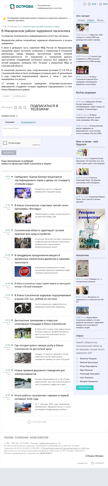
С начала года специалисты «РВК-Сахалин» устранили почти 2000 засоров (88, 58)
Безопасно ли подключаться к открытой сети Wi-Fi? (90, 299)
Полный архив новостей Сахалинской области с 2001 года (66, 448)
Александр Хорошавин (90, 374)
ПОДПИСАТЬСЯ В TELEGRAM (44, 107)
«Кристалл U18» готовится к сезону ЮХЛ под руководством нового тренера (89, 37)
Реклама (9, 437)
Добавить (8, 153)
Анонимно (9, 122)
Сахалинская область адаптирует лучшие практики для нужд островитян (39, 232)
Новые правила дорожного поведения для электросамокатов (40, 372)
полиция (6, 96)
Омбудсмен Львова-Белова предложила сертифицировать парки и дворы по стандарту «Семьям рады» (42, 180)
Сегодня (81, 20)
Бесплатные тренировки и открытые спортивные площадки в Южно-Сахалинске (40, 322)
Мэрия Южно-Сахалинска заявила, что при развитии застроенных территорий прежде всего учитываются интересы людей (89, 323)
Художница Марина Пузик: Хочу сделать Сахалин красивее (90, 199)
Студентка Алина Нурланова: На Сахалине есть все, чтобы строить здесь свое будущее (90, 160)
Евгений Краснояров (89, 362)
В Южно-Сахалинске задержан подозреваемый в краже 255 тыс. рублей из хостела (43, 297)
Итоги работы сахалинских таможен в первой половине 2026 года (42, 397)
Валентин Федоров (88, 358)
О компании (22, 437)
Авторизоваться (28, 122)
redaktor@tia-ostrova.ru (48, 443)
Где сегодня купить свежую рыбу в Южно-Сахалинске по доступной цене (39, 347)
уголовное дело (19, 96)
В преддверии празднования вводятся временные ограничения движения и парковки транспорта (42, 259)
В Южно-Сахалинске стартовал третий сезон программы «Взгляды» (41, 207)
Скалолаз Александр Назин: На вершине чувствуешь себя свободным (88, 180)
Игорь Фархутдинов (88, 366)
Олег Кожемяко (86, 377)
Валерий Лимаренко (89, 381)
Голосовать (85, 388)
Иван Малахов (86, 370)
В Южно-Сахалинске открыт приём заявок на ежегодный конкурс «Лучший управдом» (42, 285)
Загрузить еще (39, 422)
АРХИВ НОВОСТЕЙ (39, 437)
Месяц (100, 20)
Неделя (90, 20)
